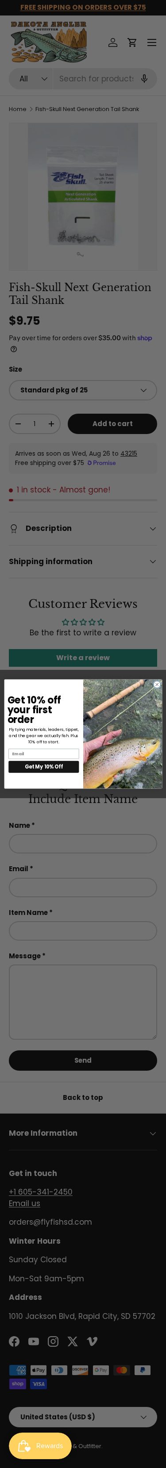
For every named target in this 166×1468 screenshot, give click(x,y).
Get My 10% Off (44, 766)
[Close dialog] (156, 684)
